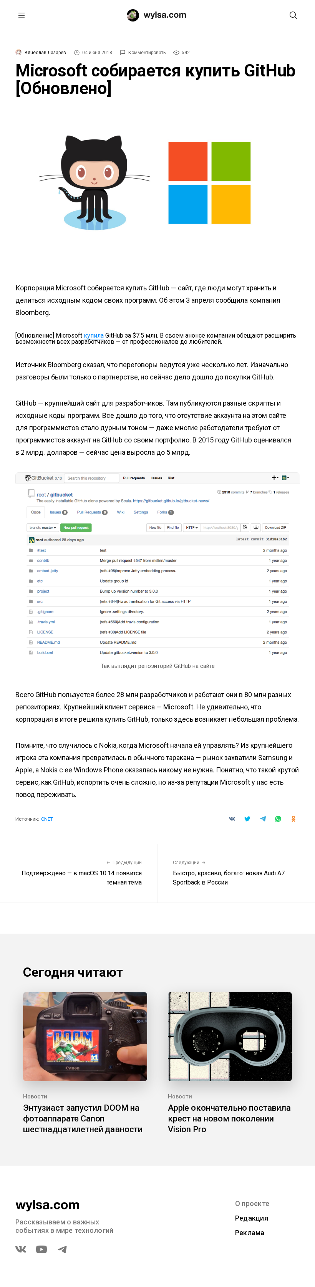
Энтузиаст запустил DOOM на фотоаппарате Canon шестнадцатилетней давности (83, 1118)
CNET (47, 819)
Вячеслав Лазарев (45, 52)
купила (94, 335)
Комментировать (147, 52)
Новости (35, 1096)
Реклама (250, 1233)
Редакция (251, 1218)
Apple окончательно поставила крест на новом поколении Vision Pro (229, 1118)
